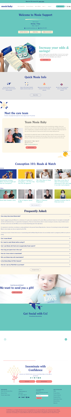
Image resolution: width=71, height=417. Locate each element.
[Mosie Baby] (6, 6)
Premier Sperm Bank (5, 395)
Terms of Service (57, 395)
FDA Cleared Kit (21, 6)
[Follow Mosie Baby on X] (30, 378)
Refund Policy (57, 401)
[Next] (66, 339)
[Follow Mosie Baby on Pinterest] (36, 378)
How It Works (38, 6)
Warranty (55, 403)
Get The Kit (60, 6)
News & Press (4, 393)
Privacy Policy (57, 393)
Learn (43, 6)
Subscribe (39, 398)
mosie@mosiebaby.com (31, 28)
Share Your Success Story (6, 391)
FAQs (55, 391)
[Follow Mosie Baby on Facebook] (32, 378)
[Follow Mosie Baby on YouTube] (34, 378)
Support (49, 6)
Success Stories (29, 6)
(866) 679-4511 (43, 28)
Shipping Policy (57, 397)
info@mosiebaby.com (23, 391)
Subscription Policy (58, 399)
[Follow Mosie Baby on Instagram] (38, 378)
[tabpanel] (35, 135)
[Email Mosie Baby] (40, 378)
